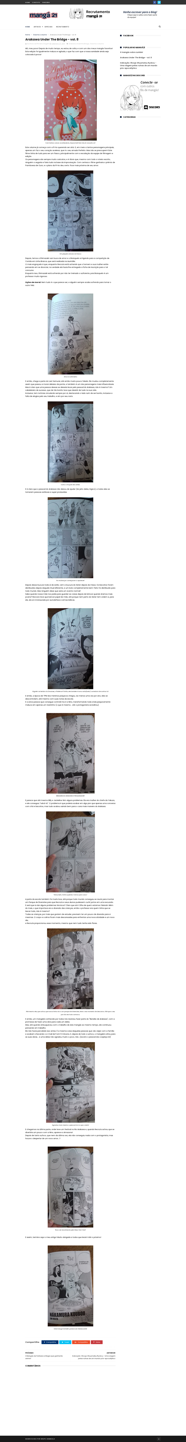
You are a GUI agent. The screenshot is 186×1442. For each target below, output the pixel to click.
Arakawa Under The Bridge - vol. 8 (136, 57)
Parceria (46, 2)
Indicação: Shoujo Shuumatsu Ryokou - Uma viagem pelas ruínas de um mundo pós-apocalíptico (138, 65)
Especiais (49, 27)
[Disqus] (70, 1399)
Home (27, 27)
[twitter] (159, 2)
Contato (36, 2)
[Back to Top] (159, 1439)
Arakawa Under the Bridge (79, 44)
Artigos (37, 27)
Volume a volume (40, 35)
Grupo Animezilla (48, 1439)
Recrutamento (62, 27)
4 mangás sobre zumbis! (131, 52)
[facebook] (154, 2)
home (27, 2)
